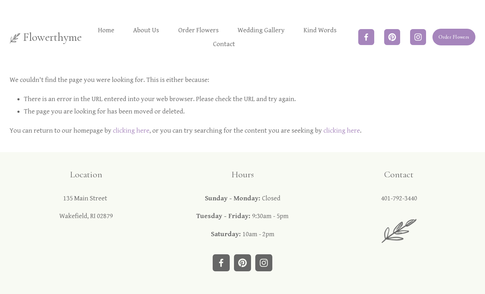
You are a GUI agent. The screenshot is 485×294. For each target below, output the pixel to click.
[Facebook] (366, 37)
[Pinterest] (392, 37)
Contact (224, 44)
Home (106, 30)
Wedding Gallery (261, 30)
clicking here (131, 130)
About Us (146, 30)
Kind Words (320, 30)
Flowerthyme (52, 37)
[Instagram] (418, 37)
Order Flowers (198, 30)
